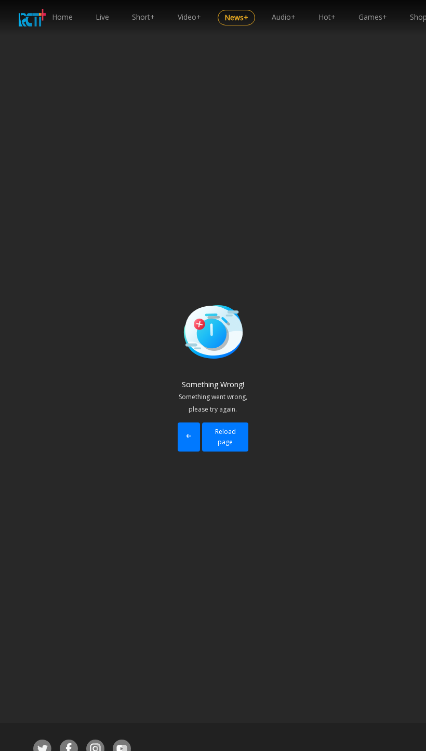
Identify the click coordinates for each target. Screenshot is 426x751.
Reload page (225, 436)
